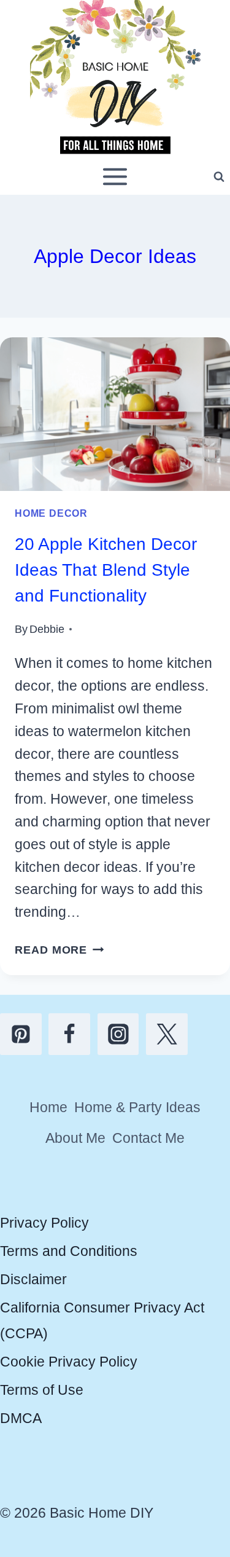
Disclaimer (33, 1279)
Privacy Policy (44, 1223)
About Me (75, 1138)
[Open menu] (115, 177)
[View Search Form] (219, 177)
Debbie (46, 628)
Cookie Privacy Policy (68, 1362)
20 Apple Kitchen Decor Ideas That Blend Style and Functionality (106, 570)
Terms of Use (41, 1390)
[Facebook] (69, 1034)
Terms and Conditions (68, 1251)
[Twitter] (167, 1034)
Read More (59, 949)
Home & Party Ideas (137, 1107)
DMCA (21, 1418)
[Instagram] (118, 1034)
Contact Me (148, 1138)
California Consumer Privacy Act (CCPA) (102, 1320)
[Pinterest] (21, 1034)
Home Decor (51, 513)
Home (48, 1107)
